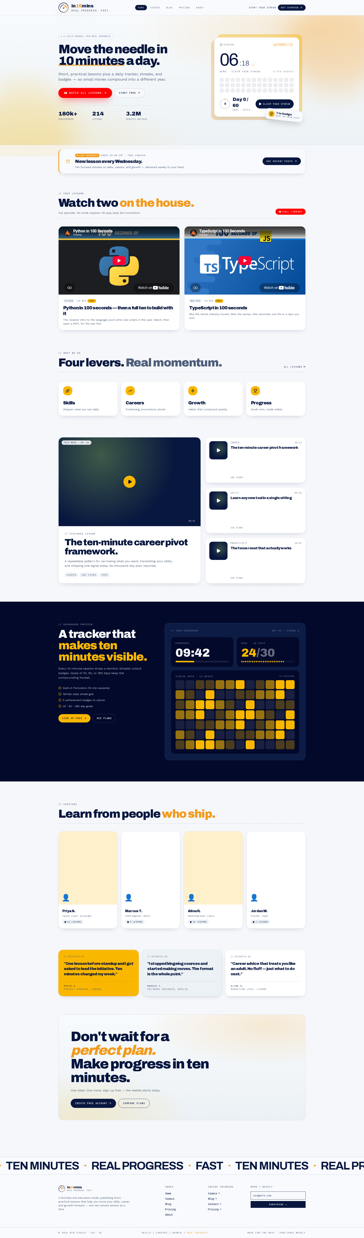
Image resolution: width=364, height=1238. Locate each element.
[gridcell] (222, 80)
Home (141, 7)
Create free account (91, 1103)
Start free (127, 92)
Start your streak (262, 7)
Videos (155, 7)
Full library (293, 211)
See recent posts (279, 161)
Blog (169, 7)
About (200, 7)
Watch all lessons (85, 92)
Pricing (184, 7)
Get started (290, 7)
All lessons (293, 367)
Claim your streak (277, 103)
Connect (213, 1204)
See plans (104, 718)
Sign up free (72, 718)
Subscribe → (278, 1204)
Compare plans (134, 1103)
